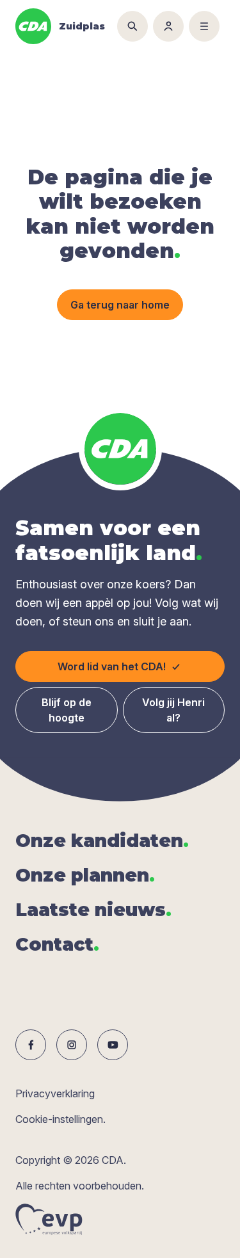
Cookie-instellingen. (60, 1119)
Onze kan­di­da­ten (102, 840)
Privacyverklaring (55, 1093)
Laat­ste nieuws (93, 910)
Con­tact (57, 944)
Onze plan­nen (85, 875)
